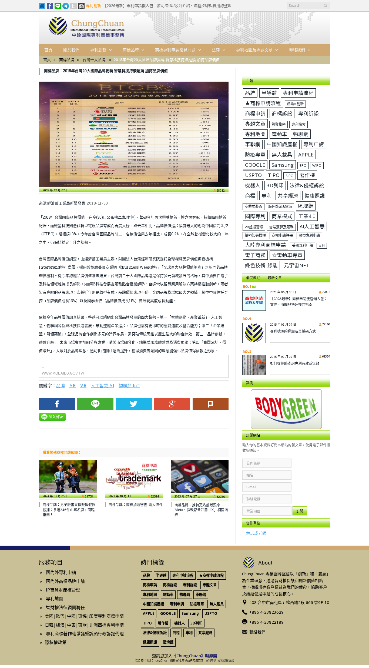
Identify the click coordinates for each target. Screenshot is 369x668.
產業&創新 (295, 103)
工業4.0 (307, 216)
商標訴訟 (282, 113)
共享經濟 (288, 195)
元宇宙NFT (296, 265)
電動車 (279, 134)
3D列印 (275, 185)
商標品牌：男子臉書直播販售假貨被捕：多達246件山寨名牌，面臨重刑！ (69, 509)
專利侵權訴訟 (226, 660)
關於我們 (71, 49)
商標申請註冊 (282, 235)
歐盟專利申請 (309, 235)
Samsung (282, 164)
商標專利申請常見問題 (175, 49)
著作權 (307, 175)
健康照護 (314, 195)
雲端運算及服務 (281, 227)
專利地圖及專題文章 (254, 49)
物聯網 (300, 134)
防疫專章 (255, 154)
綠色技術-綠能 (261, 265)
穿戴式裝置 (253, 206)
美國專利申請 (302, 245)
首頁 (48, 49)
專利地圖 (255, 134)
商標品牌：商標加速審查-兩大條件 (136, 504)
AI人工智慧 (312, 226)
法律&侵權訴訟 (307, 185)
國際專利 (255, 216)
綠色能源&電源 (280, 206)
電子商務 (255, 255)
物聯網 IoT (129, 385)
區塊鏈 (305, 205)
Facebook (57, 404)
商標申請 (255, 113)
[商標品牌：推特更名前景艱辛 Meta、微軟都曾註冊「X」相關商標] (200, 479)
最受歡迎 (253, 277)
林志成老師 (256, 533)
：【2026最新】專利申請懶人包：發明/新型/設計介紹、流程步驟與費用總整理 (159, 5)
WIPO (316, 165)
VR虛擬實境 (254, 227)
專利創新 (98, 49)
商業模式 (282, 216)
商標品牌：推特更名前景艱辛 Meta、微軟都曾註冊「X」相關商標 (201, 509)
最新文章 (275, 277)
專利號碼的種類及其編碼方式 (293, 331)
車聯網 (252, 144)
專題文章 (255, 123)
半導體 (269, 92)
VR (83, 385)
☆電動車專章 (287, 255)
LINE (95, 404)
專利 (266, 195)
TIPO (274, 175)
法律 (216, 49)
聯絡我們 (297, 49)
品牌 (60, 385)
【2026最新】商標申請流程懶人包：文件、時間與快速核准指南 (298, 301)
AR (72, 385)
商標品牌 (131, 49)
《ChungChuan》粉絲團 (194, 655)
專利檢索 (298, 124)
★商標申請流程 (263, 103)
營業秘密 (278, 124)
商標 (250, 195)
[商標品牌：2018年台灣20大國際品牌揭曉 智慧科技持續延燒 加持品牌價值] (134, 134)
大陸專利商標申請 (265, 244)
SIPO (290, 175)
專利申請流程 (298, 92)
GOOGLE (255, 164)
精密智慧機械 (255, 235)
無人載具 (282, 154)
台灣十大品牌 (94, 59)
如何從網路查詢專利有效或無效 (294, 363)
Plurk (211, 404)
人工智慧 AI (102, 385)
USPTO (253, 175)
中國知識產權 (282, 144)
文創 (322, 246)
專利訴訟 (308, 113)
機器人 (252, 185)
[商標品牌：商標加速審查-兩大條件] (134, 479)
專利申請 (313, 144)
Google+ (172, 404)
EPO (303, 165)
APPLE (306, 154)
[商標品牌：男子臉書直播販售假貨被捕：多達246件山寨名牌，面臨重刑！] (68, 479)
